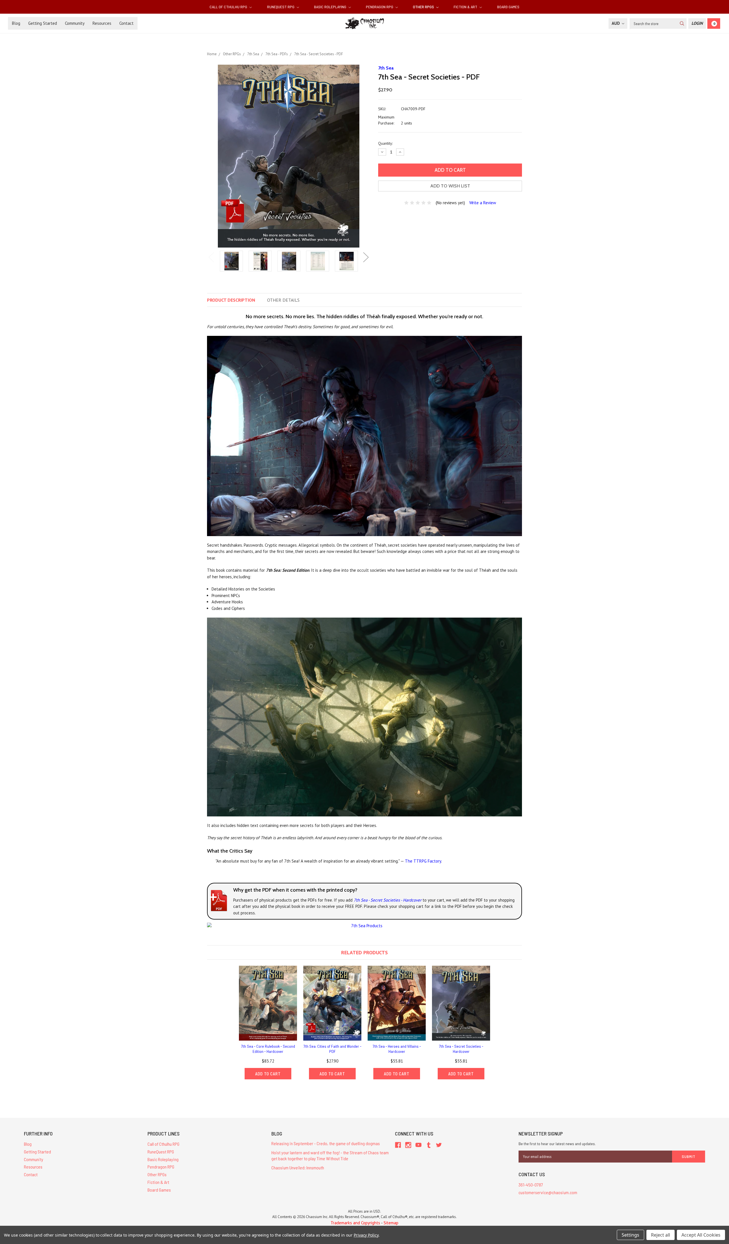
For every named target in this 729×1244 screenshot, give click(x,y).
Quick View (268, 1003)
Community (75, 23)
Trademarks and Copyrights (355, 1222)
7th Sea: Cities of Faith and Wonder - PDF (332, 1049)
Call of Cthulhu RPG (229, 6)
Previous (211, 257)
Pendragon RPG (380, 6)
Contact (126, 23)
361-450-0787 (531, 1184)
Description (231, 300)
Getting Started (42, 23)
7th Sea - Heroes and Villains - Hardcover (397, 1049)
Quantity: (385, 143)
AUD (616, 23)
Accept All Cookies (700, 1235)
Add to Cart (268, 1073)
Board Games (508, 6)
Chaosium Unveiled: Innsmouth (297, 1167)
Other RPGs (424, 6)
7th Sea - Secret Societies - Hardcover (387, 900)
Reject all (660, 1235)
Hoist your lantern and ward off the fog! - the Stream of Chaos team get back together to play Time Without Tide (330, 1155)
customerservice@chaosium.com (548, 1192)
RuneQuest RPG (281, 6)
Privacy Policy (366, 1235)
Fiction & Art (466, 6)
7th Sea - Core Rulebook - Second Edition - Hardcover (268, 1049)
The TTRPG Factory (423, 861)
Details (283, 300)
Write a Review (482, 202)
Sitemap (391, 1222)
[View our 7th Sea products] (364, 925)
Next (366, 257)
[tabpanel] (231, 262)
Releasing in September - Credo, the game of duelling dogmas (325, 1143)
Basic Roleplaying (330, 6)
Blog (16, 23)
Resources (102, 23)
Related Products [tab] (364, 952)
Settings (630, 1235)
